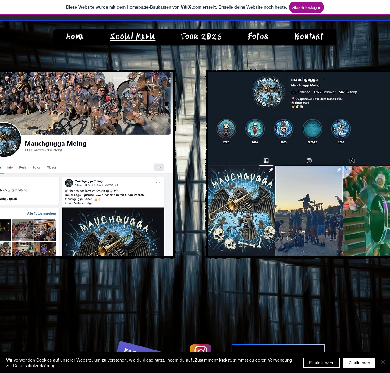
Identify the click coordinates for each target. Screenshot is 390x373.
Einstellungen (322, 363)
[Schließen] (382, 362)
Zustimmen (359, 363)
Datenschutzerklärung (34, 365)
